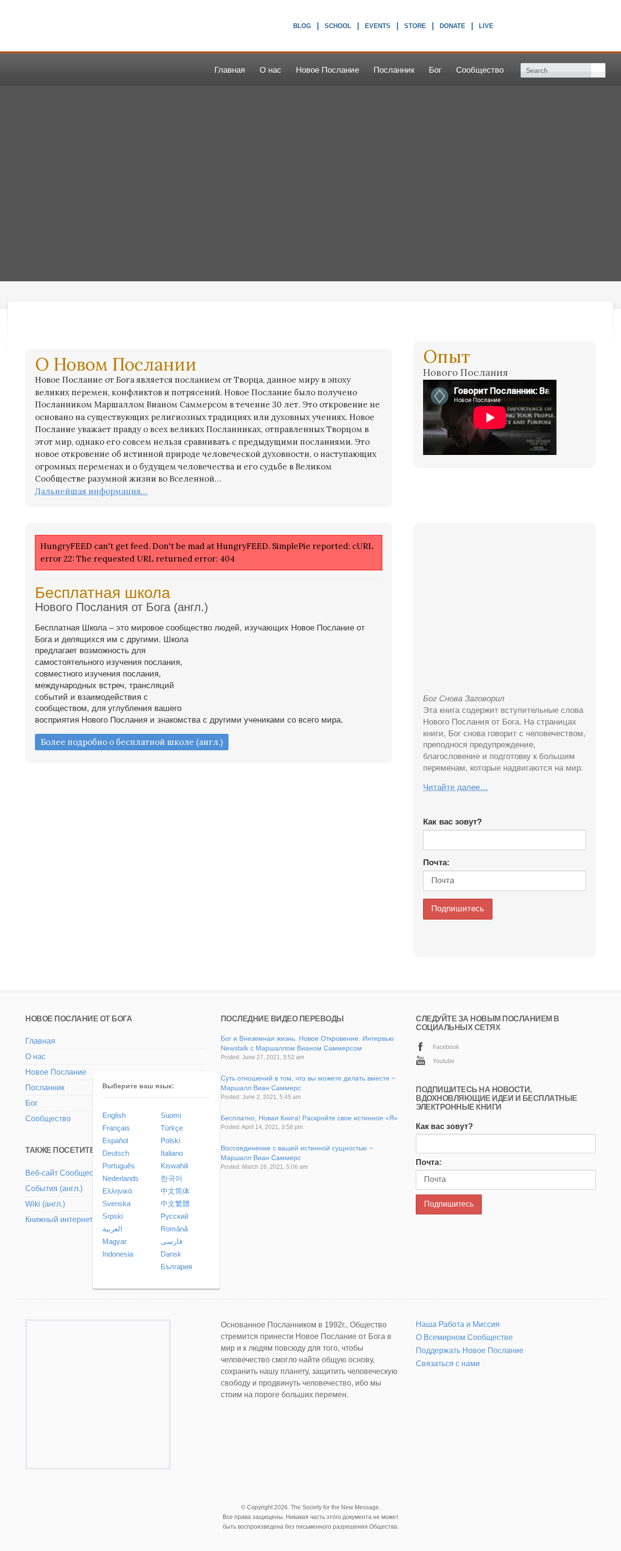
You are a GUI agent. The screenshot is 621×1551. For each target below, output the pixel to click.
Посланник (394, 70)
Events (377, 27)
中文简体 (175, 1191)
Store (415, 27)
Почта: (436, 862)
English (114, 1115)
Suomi (171, 1115)
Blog (302, 27)
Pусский (174, 1216)
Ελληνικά (117, 1191)
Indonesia (117, 1254)
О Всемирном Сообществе (464, 1337)
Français (116, 1128)
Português (118, 1166)
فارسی (171, 1241)
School (338, 27)
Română (174, 1229)
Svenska (116, 1203)
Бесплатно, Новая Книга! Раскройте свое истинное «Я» (309, 1118)
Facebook (446, 1047)
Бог (435, 70)
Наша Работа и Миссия (458, 1324)
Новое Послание (327, 70)
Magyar (114, 1241)
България (176, 1266)
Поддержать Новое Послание (469, 1350)
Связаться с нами (448, 1363)
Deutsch (115, 1153)
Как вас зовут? (452, 821)
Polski (170, 1140)
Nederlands (120, 1178)
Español (115, 1140)
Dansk (171, 1254)
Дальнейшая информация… (91, 491)
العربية (112, 1229)
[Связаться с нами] (432, 1376)
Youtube (444, 1061)
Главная (229, 70)
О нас (270, 70)
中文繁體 (175, 1203)
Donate (452, 27)
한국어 (171, 1178)
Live (486, 27)
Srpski (112, 1216)
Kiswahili (174, 1166)
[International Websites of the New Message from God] (559, 26)
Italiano (172, 1153)
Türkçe (172, 1128)
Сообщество (480, 70)
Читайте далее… (455, 787)
